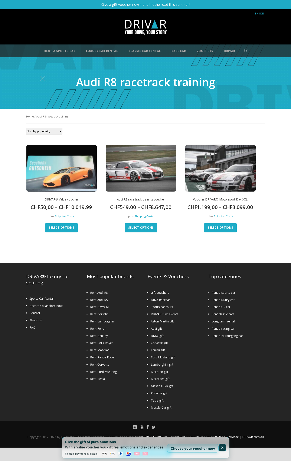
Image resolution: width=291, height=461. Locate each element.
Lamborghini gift (162, 364)
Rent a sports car (223, 293)
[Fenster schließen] (222, 447)
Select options (61, 227)
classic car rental (145, 51)
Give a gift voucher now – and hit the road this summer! (145, 4)
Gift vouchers (160, 293)
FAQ (32, 327)
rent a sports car (59, 51)
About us (35, 320)
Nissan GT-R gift (162, 386)
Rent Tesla (97, 379)
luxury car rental (102, 51)
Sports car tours (162, 307)
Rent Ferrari (98, 328)
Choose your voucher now (193, 448)
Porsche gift (159, 393)
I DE (261, 13)
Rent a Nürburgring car (227, 336)
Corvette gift (159, 343)
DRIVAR (229, 51)
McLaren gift (159, 372)
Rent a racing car (223, 328)
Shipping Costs (64, 216)
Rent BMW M (99, 307)
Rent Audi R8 (99, 293)
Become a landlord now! (46, 306)
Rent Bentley (99, 336)
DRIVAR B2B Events (164, 314)
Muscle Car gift (161, 407)
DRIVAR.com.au (253, 437)
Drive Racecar (160, 300)
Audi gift (156, 328)
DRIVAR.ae (231, 437)
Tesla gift (157, 400)
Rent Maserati (99, 350)
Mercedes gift (160, 379)
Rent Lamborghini (102, 321)
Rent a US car (221, 307)
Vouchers (205, 51)
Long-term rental (223, 321)
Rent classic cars (223, 314)
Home (30, 116)
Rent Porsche (99, 314)
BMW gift (157, 336)
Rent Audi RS (99, 300)
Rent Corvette (99, 364)
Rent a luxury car (223, 300)
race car (178, 51)
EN (256, 13)
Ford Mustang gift (163, 357)
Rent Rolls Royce (101, 343)
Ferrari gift (158, 350)
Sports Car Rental (41, 298)
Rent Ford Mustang (103, 372)
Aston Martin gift (162, 321)
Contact (34, 313)
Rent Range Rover (102, 357)
